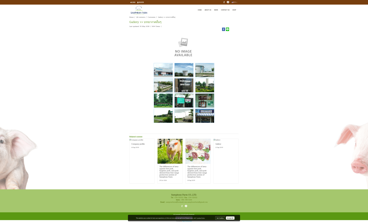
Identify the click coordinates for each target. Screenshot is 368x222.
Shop (234, 10)
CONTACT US (225, 10)
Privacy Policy (189, 218)
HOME (200, 10)
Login (133, 2)
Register (141, 2)
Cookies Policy (201, 218)
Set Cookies (220, 218)
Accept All (230, 218)
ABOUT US (208, 10)
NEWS (216, 10)
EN (234, 2)
